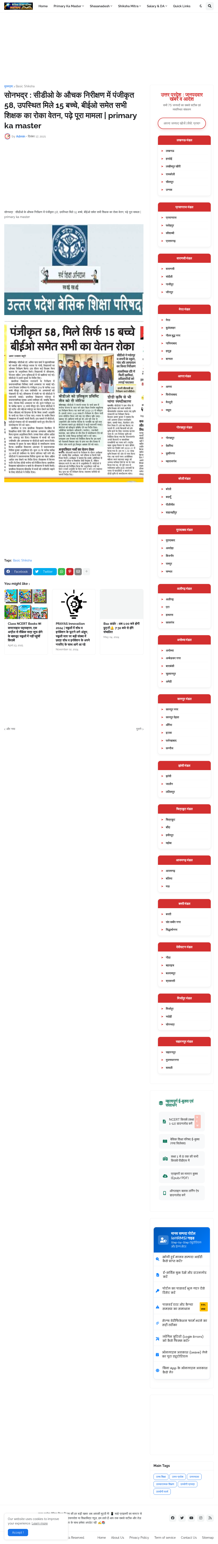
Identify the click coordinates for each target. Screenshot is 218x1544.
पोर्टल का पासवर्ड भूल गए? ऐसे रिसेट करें (183, 1290)
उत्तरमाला (194, 1476)
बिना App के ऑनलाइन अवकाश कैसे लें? (185, 1370)
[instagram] (200, 1518)
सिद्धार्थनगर (171, 929)
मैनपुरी (169, 402)
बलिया (169, 878)
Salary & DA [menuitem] (156, 6)
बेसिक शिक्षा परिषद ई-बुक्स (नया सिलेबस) (184, 1141)
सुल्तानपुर (171, 673)
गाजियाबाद (171, 343)
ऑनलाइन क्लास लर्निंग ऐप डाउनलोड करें (184, 1193)
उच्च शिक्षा (161, 1476)
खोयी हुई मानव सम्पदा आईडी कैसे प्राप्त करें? (182, 1259)
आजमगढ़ (170, 870)
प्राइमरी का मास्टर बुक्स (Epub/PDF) (184, 1176)
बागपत (169, 359)
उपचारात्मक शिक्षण (165, 1484)
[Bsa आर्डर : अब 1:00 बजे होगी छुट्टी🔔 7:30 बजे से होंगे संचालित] (121, 604)
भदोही (169, 1016)
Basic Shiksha (25, 86)
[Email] (78, 571)
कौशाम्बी (170, 233)
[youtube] (191, 1518)
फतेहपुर (170, 225)
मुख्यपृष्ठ (8, 86)
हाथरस (169, 614)
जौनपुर (169, 292)
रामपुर (169, 563)
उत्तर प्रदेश (177, 1476)
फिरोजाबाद (171, 394)
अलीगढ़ (170, 599)
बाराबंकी (170, 666)
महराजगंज (171, 461)
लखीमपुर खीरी (173, 166)
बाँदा (168, 827)
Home (102, 1537)
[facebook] (172, 1518)
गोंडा (168, 957)
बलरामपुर (170, 973)
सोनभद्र (170, 1024)
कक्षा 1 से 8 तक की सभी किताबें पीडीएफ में (184, 1158)
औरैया (169, 725)
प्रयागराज (171, 217)
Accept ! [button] (18, 1532)
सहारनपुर (171, 1052)
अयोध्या (170, 650)
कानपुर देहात (172, 717)
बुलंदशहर (170, 327)
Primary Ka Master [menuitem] (67, 6)
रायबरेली (170, 174)
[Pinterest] (69, 571)
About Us (117, 1537)
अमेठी (169, 681)
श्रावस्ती (170, 981)
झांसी (168, 776)
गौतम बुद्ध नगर (173, 335)
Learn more (40, 1523)
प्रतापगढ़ (171, 241)
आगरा (169, 386)
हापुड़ (168, 351)
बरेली (168, 489)
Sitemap (208, 1537)
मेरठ (168, 320)
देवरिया (169, 445)
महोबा (169, 843)
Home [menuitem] (43, 6)
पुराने (138, 729)
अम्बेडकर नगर (173, 658)
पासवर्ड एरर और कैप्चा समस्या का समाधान (183, 1306)
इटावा (169, 732)
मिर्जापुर (170, 1008)
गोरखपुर (170, 438)
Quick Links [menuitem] (181, 6)
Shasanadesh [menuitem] (100, 6)
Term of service (165, 1537)
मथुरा (168, 410)
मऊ (168, 886)
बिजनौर (170, 555)
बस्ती (168, 914)
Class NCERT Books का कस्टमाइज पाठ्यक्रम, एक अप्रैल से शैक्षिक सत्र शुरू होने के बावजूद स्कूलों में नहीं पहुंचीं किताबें (25, 632)
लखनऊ (170, 151)
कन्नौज (169, 748)
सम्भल (169, 571)
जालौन (169, 784)
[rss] (210, 1518)
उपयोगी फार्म (162, 1491)
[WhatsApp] (61, 571)
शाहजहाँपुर (171, 512)
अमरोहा (170, 548)
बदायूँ (168, 497)
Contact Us (189, 1537)
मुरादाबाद (170, 540)
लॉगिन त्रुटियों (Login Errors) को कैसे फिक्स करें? (183, 1339)
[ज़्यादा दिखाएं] (86, 571)
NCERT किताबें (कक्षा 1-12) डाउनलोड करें (184, 1121)
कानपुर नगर (172, 709)
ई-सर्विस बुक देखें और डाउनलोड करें (185, 1275)
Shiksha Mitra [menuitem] (128, 6)
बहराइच (170, 965)
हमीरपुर (170, 835)
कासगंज (170, 622)
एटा (167, 607)
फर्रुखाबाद (171, 740)
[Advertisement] (109, 48)
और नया (10, 729)
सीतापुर (170, 182)
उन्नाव (169, 189)
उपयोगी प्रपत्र (187, 1484)
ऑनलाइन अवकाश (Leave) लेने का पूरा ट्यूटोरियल (184, 1354)
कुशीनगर (170, 453)
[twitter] (182, 1518)
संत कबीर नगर (173, 922)
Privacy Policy (139, 1537)
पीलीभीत (170, 504)
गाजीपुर (170, 284)
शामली (169, 1067)
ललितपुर (170, 791)
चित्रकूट (170, 819)
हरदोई (169, 158)
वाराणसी (170, 268)
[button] (201, 6)
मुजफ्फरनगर (172, 1060)
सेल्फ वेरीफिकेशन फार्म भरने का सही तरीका (184, 1323)
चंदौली (169, 276)
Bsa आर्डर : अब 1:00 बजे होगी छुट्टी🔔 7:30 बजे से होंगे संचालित (121, 628)
